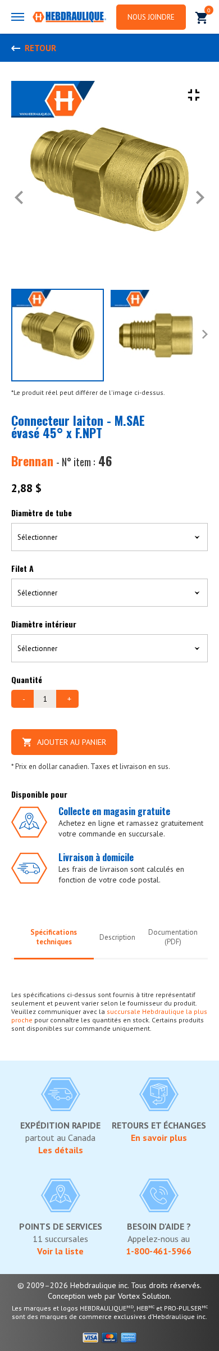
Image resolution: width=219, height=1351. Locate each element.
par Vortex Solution (137, 1296)
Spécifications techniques (53, 937)
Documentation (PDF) (173, 937)
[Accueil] (69, 18)
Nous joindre (151, 17)
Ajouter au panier (71, 742)
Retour (40, 48)
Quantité (26, 679)
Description (117, 937)
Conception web (75, 1296)
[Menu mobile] (17, 17)
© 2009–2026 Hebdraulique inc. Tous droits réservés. (109, 1285)
